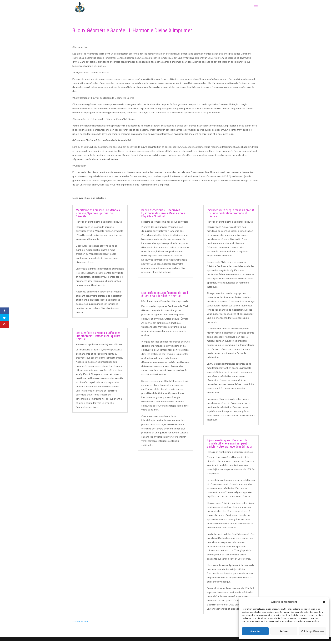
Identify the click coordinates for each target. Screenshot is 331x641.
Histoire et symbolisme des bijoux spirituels (99, 221)
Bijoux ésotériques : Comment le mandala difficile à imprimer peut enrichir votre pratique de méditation (230, 443)
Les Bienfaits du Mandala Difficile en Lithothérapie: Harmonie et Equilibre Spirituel (98, 336)
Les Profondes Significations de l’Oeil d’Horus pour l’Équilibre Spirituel (164, 294)
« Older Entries (80, 621)
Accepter (255, 631)
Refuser (284, 631)
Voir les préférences (312, 631)
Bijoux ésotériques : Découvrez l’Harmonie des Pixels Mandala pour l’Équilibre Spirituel (163, 213)
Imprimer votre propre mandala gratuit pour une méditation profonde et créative (230, 213)
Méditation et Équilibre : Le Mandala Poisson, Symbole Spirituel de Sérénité (98, 213)
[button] (324, 602)
